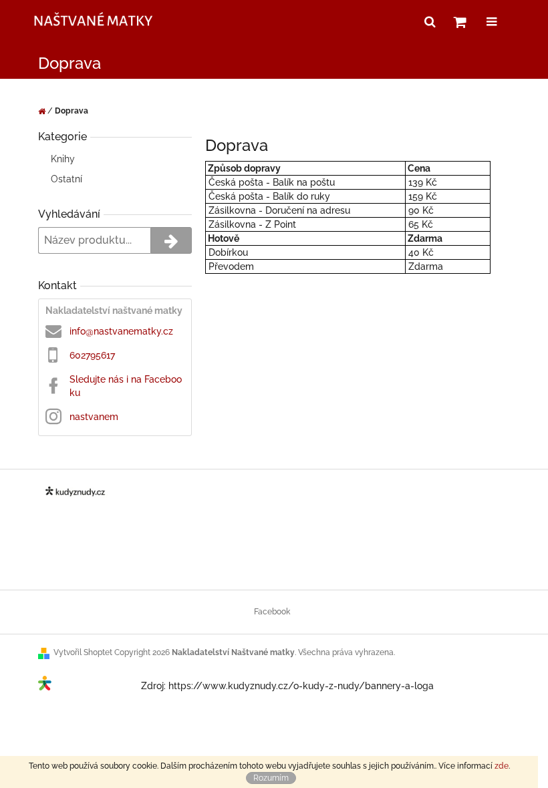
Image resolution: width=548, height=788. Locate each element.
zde (502, 766)
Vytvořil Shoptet (82, 652)
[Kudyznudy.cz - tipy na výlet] (89, 685)
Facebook (272, 611)
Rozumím (271, 778)
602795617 (92, 355)
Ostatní (66, 179)
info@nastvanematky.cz (121, 331)
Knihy (63, 159)
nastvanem (94, 416)
